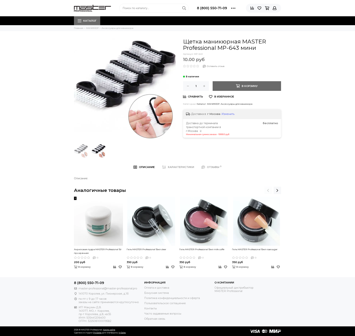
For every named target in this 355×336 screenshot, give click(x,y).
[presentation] (268, 190)
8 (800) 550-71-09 (212, 8)
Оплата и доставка (156, 287)
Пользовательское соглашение (165, 303)
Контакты (150, 308)
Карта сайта (109, 329)
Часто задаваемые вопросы (162, 313)
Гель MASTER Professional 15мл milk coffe (201, 249)
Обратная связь (154, 318)
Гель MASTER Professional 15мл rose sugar (255, 249)
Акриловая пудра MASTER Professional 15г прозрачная (98, 251)
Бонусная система (156, 293)
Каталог (90, 20)
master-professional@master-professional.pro (108, 288)
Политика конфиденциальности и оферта (172, 298)
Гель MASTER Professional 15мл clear (146, 249)
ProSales (97, 332)
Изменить (228, 114)
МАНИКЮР (213, 104)
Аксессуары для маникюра (236, 104)
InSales (122, 332)
